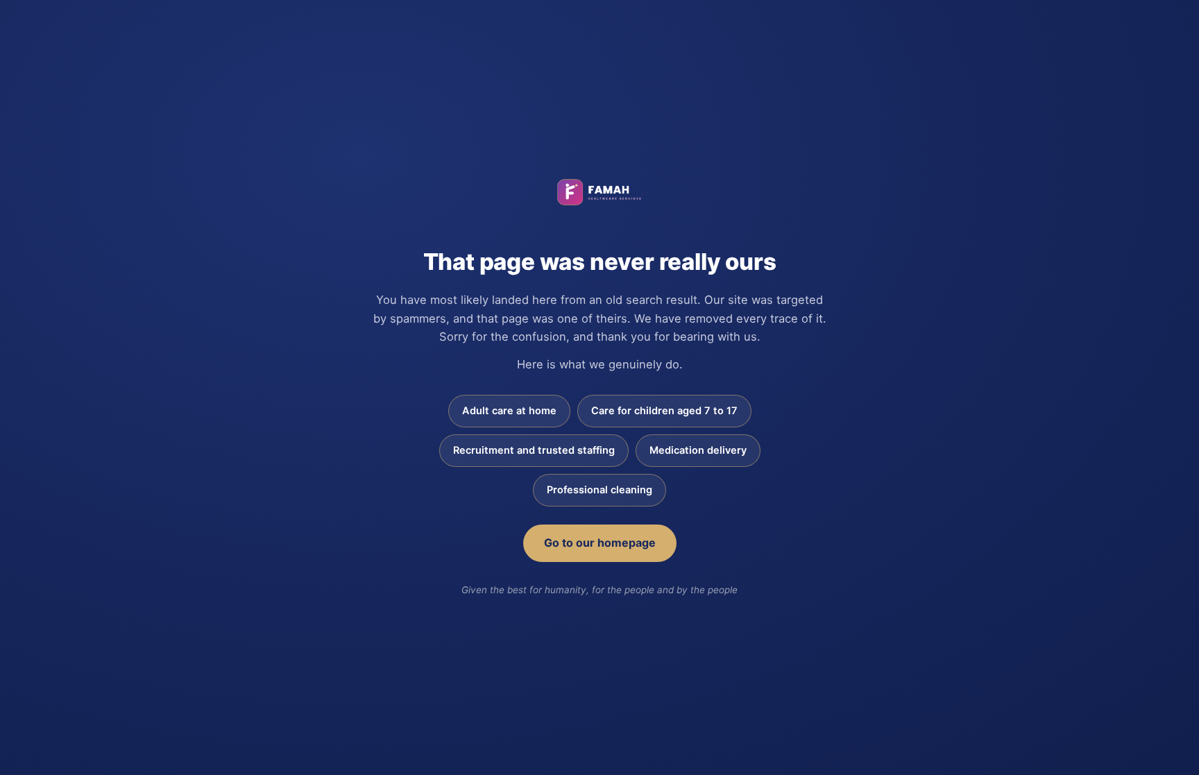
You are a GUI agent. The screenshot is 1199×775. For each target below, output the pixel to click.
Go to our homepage (600, 543)
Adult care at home (509, 410)
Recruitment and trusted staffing (534, 450)
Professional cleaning (599, 490)
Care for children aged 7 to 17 (664, 410)
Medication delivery (698, 450)
